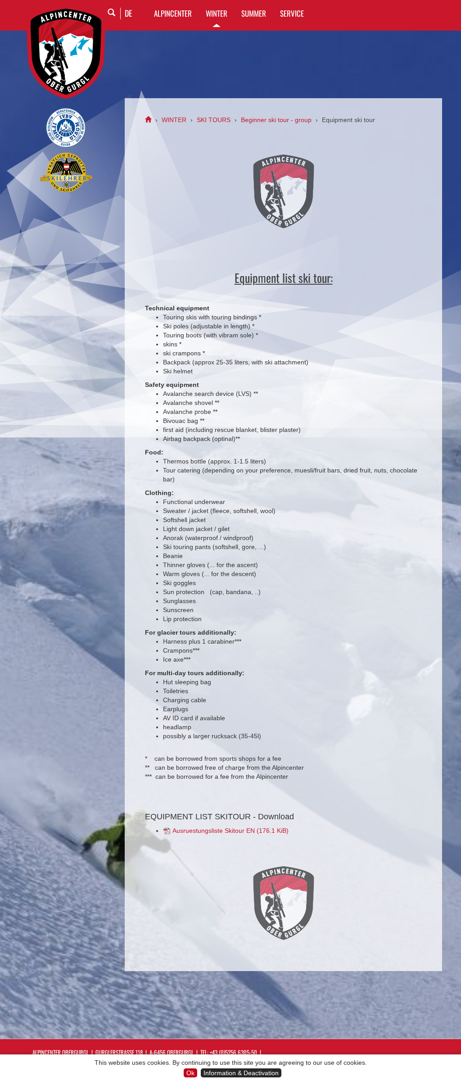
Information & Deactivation (241, 1072)
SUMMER (253, 13)
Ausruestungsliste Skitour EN (230, 830)
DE (128, 13)
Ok (190, 1072)
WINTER (216, 13)
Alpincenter (173, 13)
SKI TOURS (213, 119)
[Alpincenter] (148, 119)
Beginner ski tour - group (276, 119)
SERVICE (292, 13)
